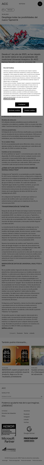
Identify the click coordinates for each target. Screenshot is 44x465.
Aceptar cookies (29, 110)
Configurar (22, 104)
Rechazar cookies (14, 110)
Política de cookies (9, 99)
